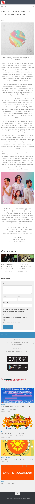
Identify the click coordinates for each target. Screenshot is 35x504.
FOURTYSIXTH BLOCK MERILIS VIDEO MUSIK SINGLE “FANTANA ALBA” (7, 266)
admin (4, 18)
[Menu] (33, 2)
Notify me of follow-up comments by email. (15, 317)
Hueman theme (26, 498)
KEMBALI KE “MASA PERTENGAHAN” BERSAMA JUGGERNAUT (24, 266)
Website (5, 302)
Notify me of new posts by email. (12, 323)
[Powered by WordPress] (11, 498)
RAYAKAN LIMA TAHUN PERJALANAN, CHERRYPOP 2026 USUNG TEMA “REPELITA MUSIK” (17, 434)
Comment (6, 284)
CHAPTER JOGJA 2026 (8, 484)
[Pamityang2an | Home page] (3, 2)
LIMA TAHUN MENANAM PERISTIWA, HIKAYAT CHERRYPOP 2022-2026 (15, 408)
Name (5, 296)
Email (20, 296)
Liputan (3, 6)
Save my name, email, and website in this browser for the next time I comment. (15, 310)
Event (3, 431)
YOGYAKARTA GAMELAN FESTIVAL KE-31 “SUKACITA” (17, 460)
